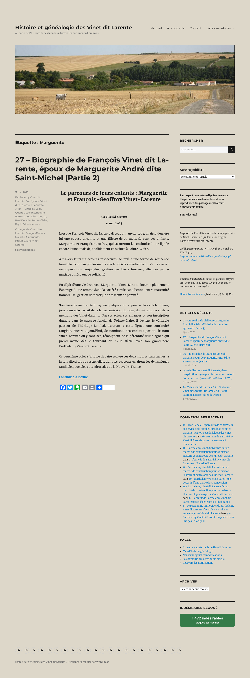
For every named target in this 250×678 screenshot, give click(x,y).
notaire (40, 212)
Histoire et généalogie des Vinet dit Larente (73, 27)
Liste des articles (219, 28)
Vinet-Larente (31, 224)
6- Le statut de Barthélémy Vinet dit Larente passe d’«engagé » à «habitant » (208, 440)
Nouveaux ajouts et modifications (202, 555)
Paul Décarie (23, 220)
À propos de (175, 28)
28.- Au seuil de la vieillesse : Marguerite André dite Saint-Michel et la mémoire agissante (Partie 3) (206, 324)
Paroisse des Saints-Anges (30, 216)
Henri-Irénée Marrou (192, 294)
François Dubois (35, 233)
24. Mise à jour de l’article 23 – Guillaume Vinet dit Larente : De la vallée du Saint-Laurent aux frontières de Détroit (207, 391)
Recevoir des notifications (198, 562)
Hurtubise (29, 208)
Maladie (20, 236)
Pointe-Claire (39, 220)
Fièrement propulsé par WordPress (88, 662)
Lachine (30, 212)
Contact (196, 28)
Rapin (18, 224)
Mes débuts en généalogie (198, 551)
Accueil (156, 28)
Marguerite (32, 236)
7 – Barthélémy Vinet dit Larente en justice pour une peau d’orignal (208, 517)
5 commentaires (25, 249)
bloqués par (210, 621)
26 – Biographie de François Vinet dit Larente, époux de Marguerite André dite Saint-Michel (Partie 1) (206, 357)
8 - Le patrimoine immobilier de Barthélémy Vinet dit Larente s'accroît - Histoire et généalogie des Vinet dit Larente (208, 509)
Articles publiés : (192, 170)
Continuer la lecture (73, 377)
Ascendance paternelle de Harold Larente (207, 547)
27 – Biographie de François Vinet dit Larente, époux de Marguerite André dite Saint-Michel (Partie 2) (92, 168)
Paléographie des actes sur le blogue (204, 559)
